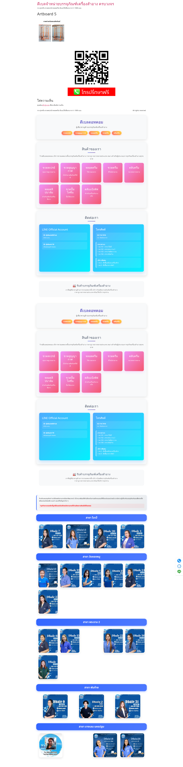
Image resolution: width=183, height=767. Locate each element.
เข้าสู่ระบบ (45, 105)
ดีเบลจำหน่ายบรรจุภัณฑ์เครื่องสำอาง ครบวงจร (75, 3)
